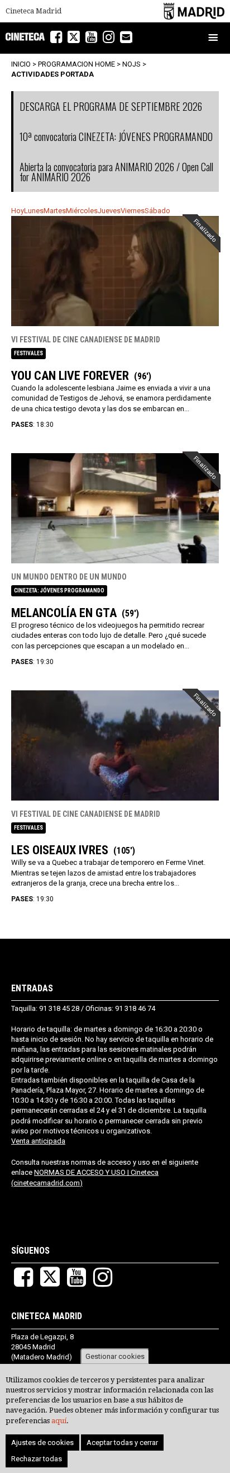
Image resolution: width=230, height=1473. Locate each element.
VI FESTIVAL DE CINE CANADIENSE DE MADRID (85, 339)
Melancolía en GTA (64, 613)
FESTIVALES (28, 353)
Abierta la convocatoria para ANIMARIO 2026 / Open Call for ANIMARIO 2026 (116, 171)
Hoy (17, 210)
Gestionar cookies (115, 1356)
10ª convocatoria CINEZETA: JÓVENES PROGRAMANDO (116, 136)
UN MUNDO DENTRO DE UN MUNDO (69, 576)
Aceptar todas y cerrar (122, 1442)
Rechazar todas (36, 1459)
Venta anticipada (38, 1141)
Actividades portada (52, 74)
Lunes (34, 210)
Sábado (157, 210)
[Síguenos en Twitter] (74, 37)
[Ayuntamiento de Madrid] (194, 11)
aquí (58, 1420)
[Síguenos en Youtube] (91, 37)
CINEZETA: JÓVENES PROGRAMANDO (59, 590)
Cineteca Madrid (33, 11)
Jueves (109, 210)
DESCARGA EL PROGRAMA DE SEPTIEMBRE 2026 (111, 106)
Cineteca (25, 36)
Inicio (21, 64)
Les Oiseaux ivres (59, 850)
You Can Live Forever (70, 376)
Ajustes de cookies (42, 1442)
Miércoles (82, 210)
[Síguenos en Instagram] (108, 37)
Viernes (133, 210)
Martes (55, 210)
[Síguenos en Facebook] (56, 37)
